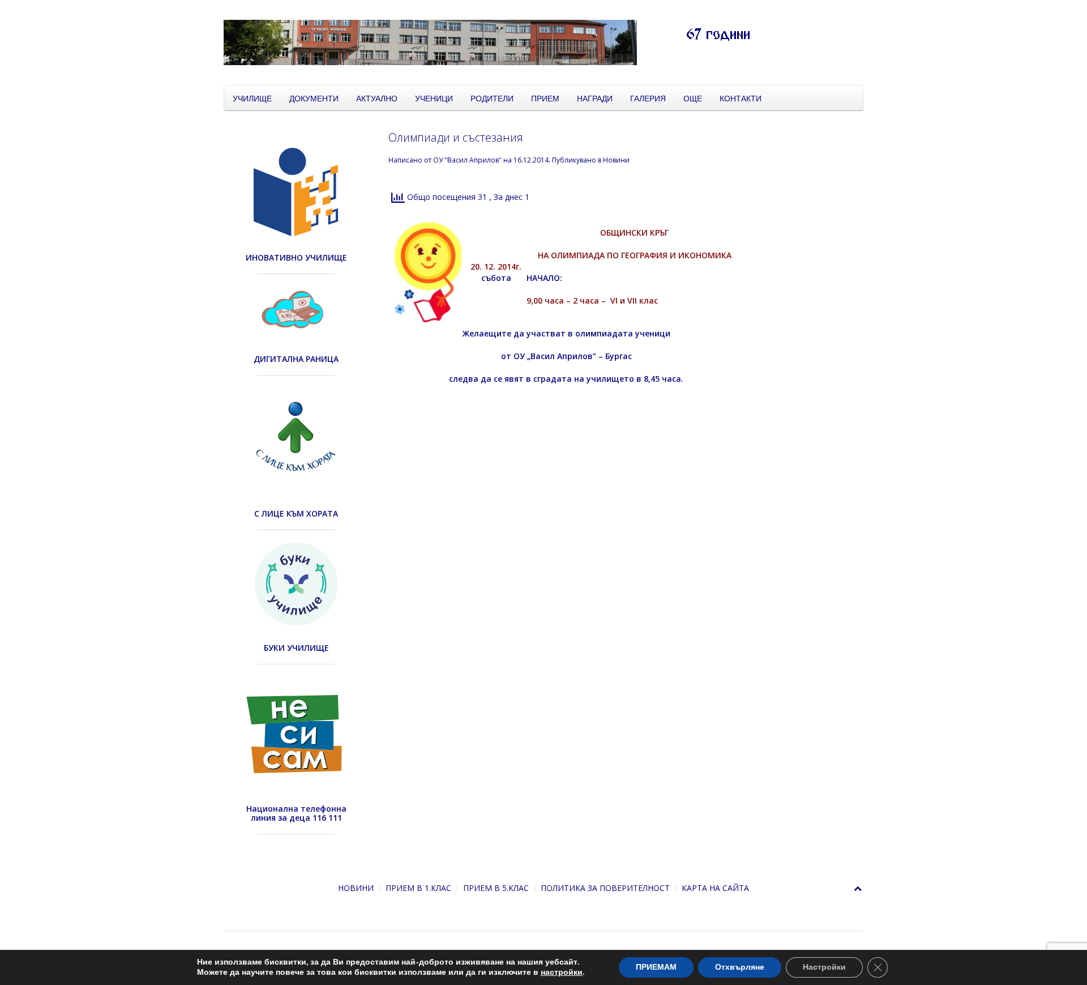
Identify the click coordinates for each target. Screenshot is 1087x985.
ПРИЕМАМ (656, 967)
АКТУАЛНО (376, 98)
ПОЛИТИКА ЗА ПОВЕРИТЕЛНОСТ (605, 887)
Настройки (824, 967)
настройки (562, 972)
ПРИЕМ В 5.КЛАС (496, 887)
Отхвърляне (739, 967)
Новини (616, 160)
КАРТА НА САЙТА (715, 887)
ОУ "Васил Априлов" (467, 160)
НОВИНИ (356, 887)
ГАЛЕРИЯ (648, 98)
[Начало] (507, 41)
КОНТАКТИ (740, 98)
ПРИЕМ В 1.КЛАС (418, 887)
